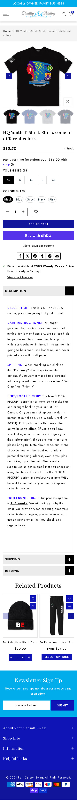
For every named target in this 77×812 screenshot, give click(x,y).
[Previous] (9, 76)
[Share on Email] (57, 256)
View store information (20, 277)
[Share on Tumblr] (42, 256)
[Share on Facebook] (20, 256)
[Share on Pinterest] (34, 256)
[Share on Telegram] (49, 256)
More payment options (38, 246)
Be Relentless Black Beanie (21, 642)
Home (7, 31)
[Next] (68, 76)
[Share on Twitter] (27, 256)
